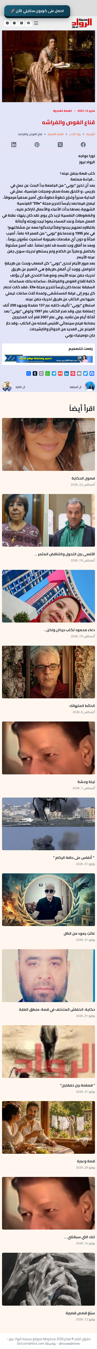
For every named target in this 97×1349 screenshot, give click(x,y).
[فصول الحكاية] (48, 444)
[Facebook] (28, 23)
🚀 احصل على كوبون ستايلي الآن (37, 10)
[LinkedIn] (13, 145)
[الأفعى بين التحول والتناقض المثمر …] (48, 520)
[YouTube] (7, 23)
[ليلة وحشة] (48, 747)
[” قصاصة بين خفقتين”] (48, 1051)
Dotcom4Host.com (30, 1343)
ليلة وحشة (86, 781)
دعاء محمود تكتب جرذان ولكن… (69, 629)
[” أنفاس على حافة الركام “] (48, 824)
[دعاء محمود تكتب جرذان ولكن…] (48, 596)
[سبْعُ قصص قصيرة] (48, 1279)
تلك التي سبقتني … (79, 1236)
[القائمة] (36, 23)
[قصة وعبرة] (48, 1127)
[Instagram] (14, 23)
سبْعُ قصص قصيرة (80, 1312)
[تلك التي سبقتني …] (48, 1203)
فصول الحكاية (83, 478)
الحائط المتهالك (82, 705)
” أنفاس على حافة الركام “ (74, 857)
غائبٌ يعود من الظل (79, 933)
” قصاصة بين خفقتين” (77, 1085)
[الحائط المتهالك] (48, 672)
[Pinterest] (36, 145)
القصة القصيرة (62, 110)
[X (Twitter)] (21, 23)
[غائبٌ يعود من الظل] (48, 899)
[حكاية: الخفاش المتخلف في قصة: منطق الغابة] (48, 975)
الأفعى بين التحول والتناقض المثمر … (65, 554)
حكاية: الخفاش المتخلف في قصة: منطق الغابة (57, 1009)
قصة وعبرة (86, 1161)
